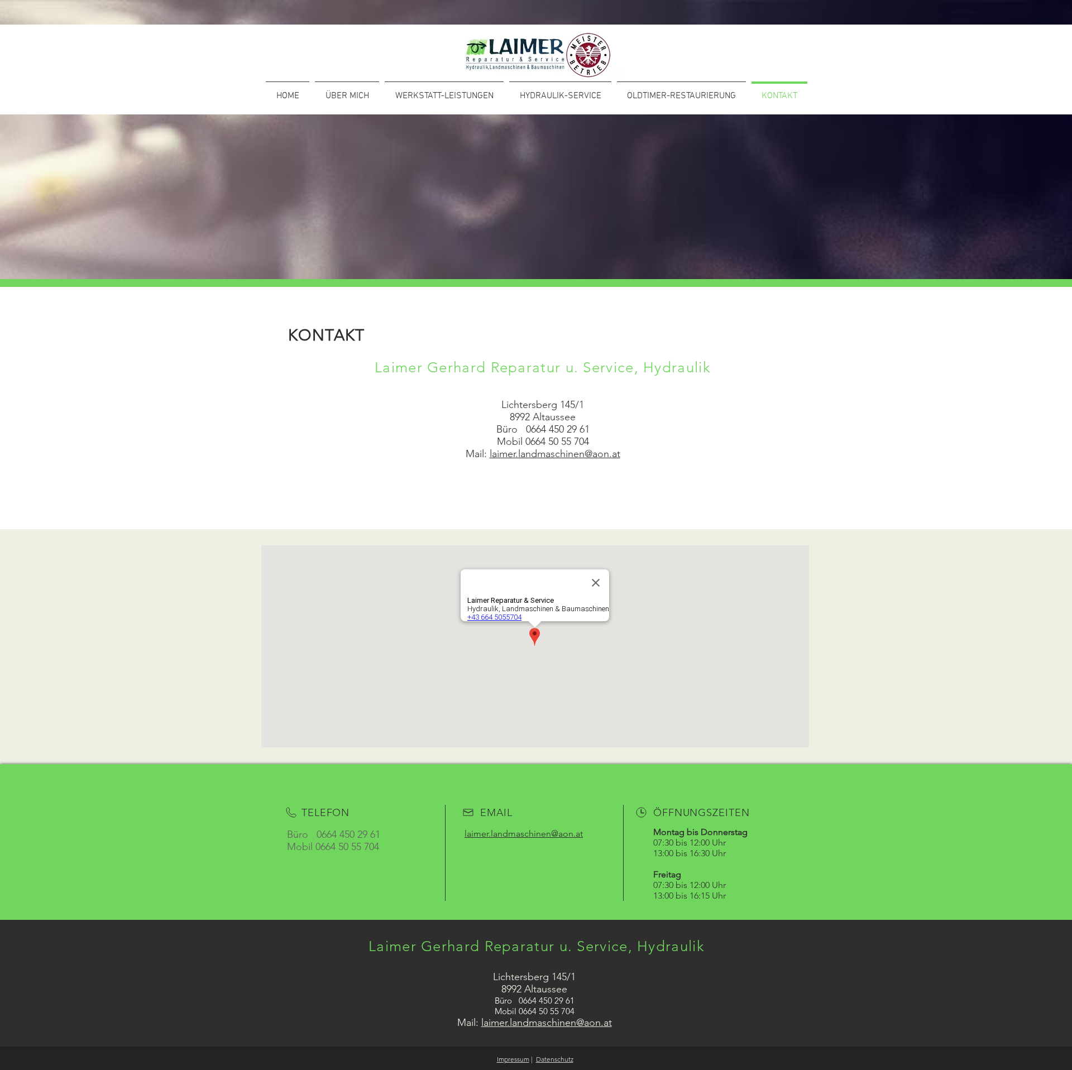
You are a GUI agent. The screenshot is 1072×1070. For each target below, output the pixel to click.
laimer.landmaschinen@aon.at (555, 454)
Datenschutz (554, 1059)
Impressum (513, 1059)
